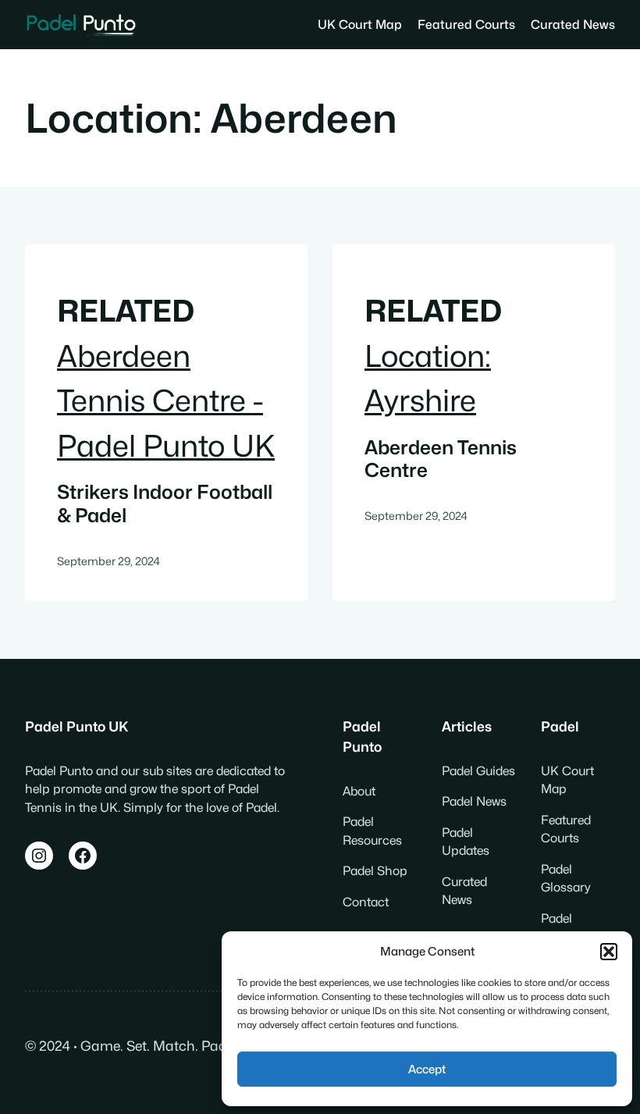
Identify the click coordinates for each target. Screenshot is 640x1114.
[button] (609, 951)
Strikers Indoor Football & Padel (164, 504)
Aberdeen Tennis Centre (440, 459)
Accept (427, 1069)
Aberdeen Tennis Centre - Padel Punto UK (166, 401)
